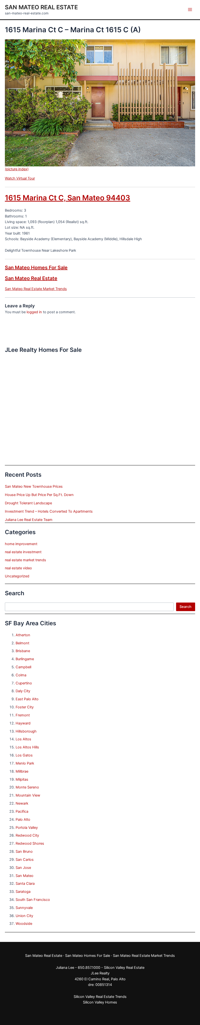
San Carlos (25, 859)
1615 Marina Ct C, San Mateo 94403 (67, 197)
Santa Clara (25, 883)
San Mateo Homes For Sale (36, 267)
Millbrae (22, 771)
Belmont (22, 643)
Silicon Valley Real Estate (124, 967)
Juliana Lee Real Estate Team (28, 520)
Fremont (23, 715)
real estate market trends (25, 560)
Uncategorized (17, 576)
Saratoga (23, 891)
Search (185, 606)
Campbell (23, 667)
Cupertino (24, 683)
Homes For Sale (97, 955)
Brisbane (23, 651)
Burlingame (25, 659)
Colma (21, 675)
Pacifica (22, 811)
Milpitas (22, 779)
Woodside (24, 923)
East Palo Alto (27, 699)
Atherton (23, 635)
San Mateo (24, 876)
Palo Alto (23, 819)
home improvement (21, 544)
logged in (34, 312)
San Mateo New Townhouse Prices (34, 486)
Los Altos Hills (27, 747)
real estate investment (23, 552)
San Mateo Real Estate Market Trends (36, 289)
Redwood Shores (30, 843)
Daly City (23, 691)
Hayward (23, 723)
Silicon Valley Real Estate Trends (100, 996)
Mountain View (28, 795)
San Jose (23, 867)
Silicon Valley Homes (100, 1002)
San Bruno (24, 851)
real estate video (18, 568)
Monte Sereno (27, 787)
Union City (24, 916)
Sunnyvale (24, 908)
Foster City (25, 707)
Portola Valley (27, 827)
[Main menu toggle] (190, 9)
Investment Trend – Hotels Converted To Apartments (49, 511)
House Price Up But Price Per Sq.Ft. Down (39, 495)
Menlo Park (25, 763)
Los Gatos (24, 755)
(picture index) (17, 169)
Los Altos (23, 739)
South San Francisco (33, 899)
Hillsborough (26, 731)
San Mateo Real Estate (41, 7)
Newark (22, 803)
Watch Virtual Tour (20, 178)
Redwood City (27, 835)
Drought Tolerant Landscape (28, 503)
